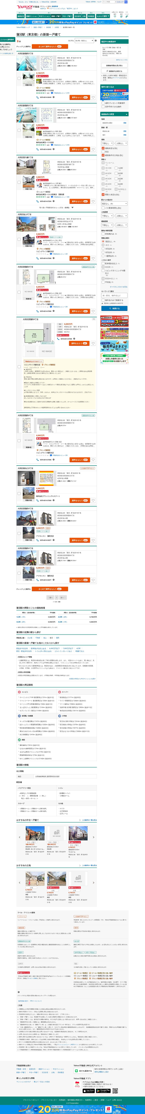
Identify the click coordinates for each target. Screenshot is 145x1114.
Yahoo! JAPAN (90, 2)
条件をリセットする (121, 60)
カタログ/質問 (102, 16)
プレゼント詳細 (32, 978)
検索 (125, 1)
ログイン (43, 8)
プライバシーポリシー (31, 1100)
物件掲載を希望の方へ (75, 1100)
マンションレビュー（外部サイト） (68, 1044)
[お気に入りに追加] (93, 97)
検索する (116, 308)
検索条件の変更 (107, 114)
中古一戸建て (67, 16)
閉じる (61, 38)
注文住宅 (78, 16)
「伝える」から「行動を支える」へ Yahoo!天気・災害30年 (37, 2)
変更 (125, 123)
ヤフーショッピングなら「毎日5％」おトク (63, 8)
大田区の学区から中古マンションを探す (82, 679)
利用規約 (62, 1100)
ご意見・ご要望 (98, 1100)
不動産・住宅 (21, 1069)
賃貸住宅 (21, 16)
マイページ (117, 77)
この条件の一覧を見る (89, 820)
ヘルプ (99, 2)
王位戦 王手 (120, 2)
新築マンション (31, 16)
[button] (19, 829)
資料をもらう (79, 97)
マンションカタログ (23, 1081)
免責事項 (88, 1100)
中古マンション (44, 16)
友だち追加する (85, 1070)
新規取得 (55, 6)
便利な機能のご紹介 (101, 1072)
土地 (84, 16)
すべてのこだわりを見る (118, 287)
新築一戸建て (56, 16)
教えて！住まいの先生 (42, 1081)
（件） (21, 617)
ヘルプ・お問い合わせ (114, 1100)
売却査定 (91, 16)
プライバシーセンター (49, 1100)
